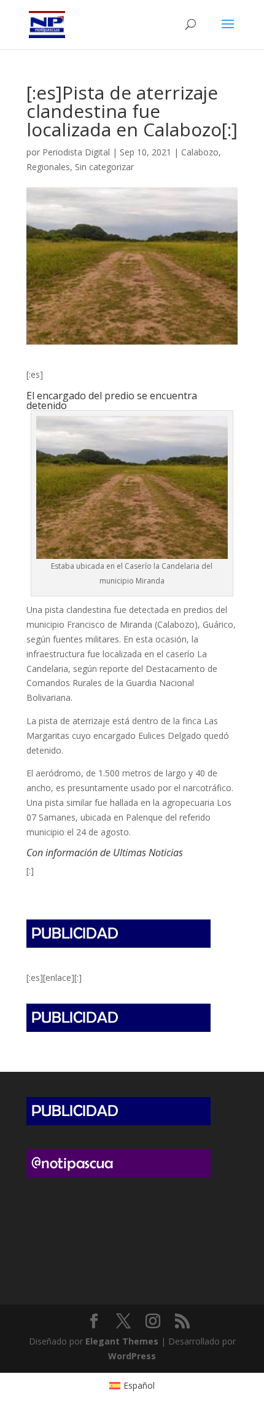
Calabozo (200, 152)
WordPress (132, 1356)
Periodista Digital (76, 152)
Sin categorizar (104, 167)
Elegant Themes (121, 1341)
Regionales (48, 167)
